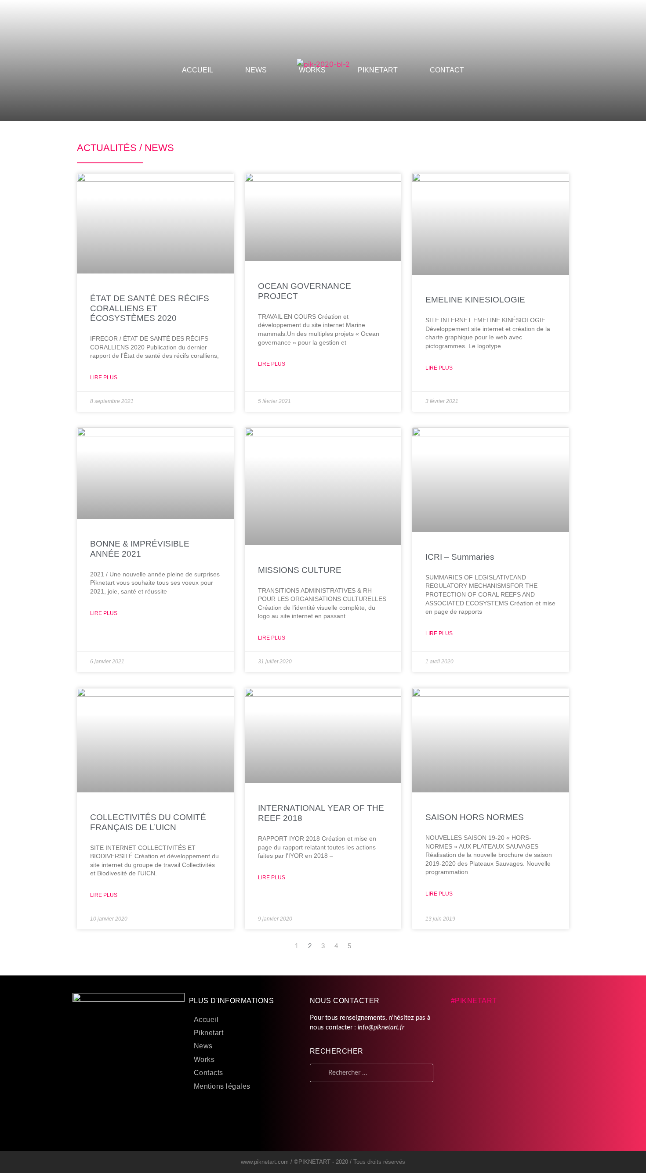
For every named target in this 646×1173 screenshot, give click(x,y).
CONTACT (447, 70)
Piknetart (209, 1032)
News (203, 1046)
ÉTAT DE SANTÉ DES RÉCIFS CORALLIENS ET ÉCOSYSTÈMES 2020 (149, 308)
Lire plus (103, 377)
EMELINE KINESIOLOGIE (475, 299)
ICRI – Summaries (459, 556)
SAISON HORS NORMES (474, 817)
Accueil (206, 1019)
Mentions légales (222, 1086)
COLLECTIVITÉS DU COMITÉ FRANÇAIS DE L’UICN (148, 822)
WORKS (312, 70)
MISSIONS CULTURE (299, 570)
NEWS (256, 70)
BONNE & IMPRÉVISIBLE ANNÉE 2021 (139, 548)
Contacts (208, 1072)
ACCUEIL (197, 70)
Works (204, 1059)
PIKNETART (378, 70)
